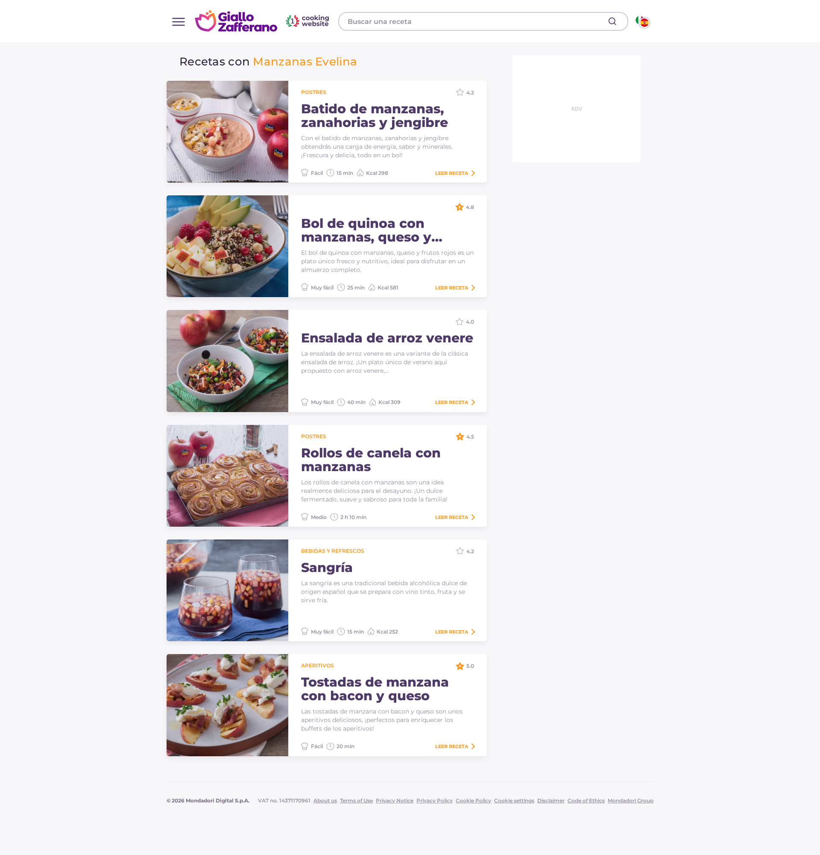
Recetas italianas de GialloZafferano (263, 21)
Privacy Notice (394, 800)
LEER (451, 173)
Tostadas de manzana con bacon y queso (375, 689)
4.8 (470, 207)
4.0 (470, 321)
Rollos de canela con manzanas (371, 460)
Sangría (327, 568)
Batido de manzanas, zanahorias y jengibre (374, 116)
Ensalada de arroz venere (387, 338)
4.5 (470, 436)
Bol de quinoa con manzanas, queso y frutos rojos (366, 230)
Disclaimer (551, 800)
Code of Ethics (586, 800)
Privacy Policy (434, 800)
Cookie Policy (473, 800)
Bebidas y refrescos (332, 551)
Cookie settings (514, 800)
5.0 (470, 666)
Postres (313, 92)
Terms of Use (356, 800)
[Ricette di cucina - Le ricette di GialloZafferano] (642, 21)
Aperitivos (317, 665)
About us (325, 800)
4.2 (470, 92)
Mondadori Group (630, 800)
